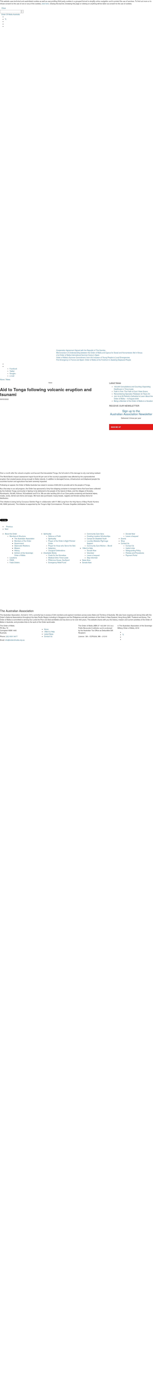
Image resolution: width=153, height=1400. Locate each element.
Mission (17, 98)
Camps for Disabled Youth (13, 240)
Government (19, 90)
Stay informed (13, 288)
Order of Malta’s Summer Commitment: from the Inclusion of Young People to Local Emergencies (79, 357)
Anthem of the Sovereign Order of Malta (18, 109)
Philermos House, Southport (13, 210)
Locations (13, 119)
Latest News (48, 634)
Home (46, 629)
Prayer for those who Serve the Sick (12, 167)
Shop (113, 53)
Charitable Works (41, 53)
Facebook (13, 368)
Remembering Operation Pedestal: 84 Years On (132, 394)
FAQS (12, 122)
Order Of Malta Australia (10, 14)
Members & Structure (18, 536)
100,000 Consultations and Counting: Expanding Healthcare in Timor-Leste (132, 387)
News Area (75, 53)
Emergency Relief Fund (57, 562)
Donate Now (89, 53)
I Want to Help (59, 53)
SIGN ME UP (116, 427)
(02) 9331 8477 (12, 636)
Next (6, 529)
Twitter (12, 371)
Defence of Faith (54, 536)
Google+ (13, 373)
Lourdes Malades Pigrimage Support (13, 250)
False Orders (12, 125)
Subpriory (13, 177)
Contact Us (125, 53)
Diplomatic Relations (18, 94)
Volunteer (13, 277)
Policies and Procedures (135, 553)
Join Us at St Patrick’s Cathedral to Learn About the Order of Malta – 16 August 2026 (133, 397)
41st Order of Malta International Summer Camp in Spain (64, 355)
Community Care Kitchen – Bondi (14, 261)
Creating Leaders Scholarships (14, 231)
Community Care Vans (95, 534)
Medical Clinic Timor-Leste (12, 202)
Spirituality (25, 53)
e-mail (12, 376)
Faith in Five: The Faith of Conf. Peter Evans (131, 391)
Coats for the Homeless (57, 555)
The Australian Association (18, 76)
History (17, 100)
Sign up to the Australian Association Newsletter (131, 412)
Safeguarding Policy (133, 550)
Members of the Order (22, 541)
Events (102, 53)
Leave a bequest (93, 555)
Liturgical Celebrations (14, 180)
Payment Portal (13, 345)
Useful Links (12, 328)
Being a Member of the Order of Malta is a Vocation (133, 401)
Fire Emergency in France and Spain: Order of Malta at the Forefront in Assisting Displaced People (80, 360)
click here (45, 3)
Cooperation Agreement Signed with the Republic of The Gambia (67, 350)
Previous (9, 526)
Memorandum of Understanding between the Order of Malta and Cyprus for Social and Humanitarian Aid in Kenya (86, 352)
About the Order (9, 53)
